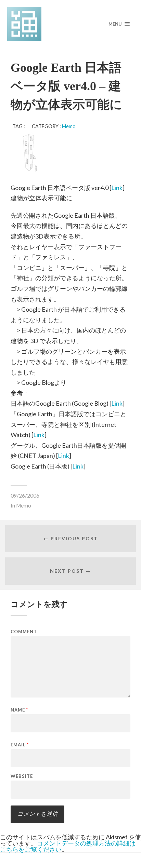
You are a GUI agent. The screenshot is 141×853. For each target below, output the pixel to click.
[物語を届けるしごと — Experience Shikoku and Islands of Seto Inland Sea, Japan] (70, 24)
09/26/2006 (25, 495)
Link (117, 187)
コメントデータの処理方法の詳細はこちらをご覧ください (68, 846)
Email (20, 745)
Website (22, 776)
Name (19, 710)
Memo (69, 126)
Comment (24, 631)
